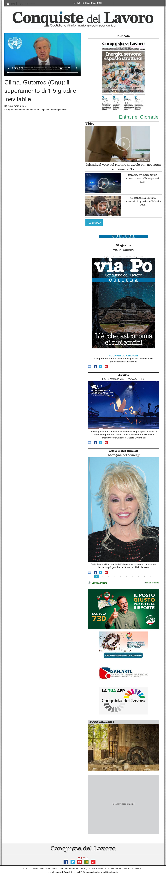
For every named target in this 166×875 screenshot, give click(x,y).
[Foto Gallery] (123, 747)
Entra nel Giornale (139, 117)
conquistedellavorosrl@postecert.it (102, 872)
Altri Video (94, 223)
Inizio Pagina (152, 582)
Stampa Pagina (99, 582)
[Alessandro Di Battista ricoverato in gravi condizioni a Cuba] (103, 206)
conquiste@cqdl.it (63, 872)
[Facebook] (95, 366)
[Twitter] (100, 366)
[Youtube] (93, 861)
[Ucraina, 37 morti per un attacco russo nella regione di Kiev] (103, 183)
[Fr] (86, 861)
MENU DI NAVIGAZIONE (88, 3)
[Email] (89, 366)
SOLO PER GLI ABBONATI (123, 355)
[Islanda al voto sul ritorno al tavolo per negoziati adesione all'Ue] (123, 144)
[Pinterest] (106, 366)
